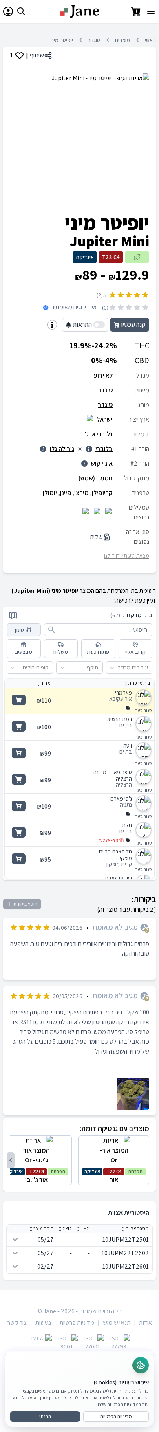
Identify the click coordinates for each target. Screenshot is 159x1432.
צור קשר (17, 1322)
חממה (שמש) (95, 478)
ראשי (150, 40)
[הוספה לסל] (19, 700)
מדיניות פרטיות (77, 1322)
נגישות (43, 1322)
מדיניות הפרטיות (116, 1416)
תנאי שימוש (116, 1322)
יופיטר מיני (62, 40)
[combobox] (148, 667)
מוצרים (122, 40)
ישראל (105, 419)
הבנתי (45, 1416)
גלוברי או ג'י (98, 434)
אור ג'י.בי (36, 1176)
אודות (145, 1322)
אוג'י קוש (102, 463)
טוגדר (94, 40)
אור (113, 1176)
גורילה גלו (62, 448)
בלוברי (104, 448)
